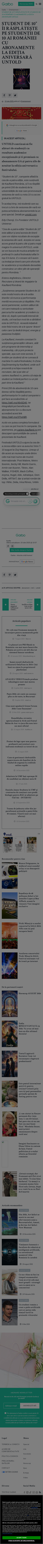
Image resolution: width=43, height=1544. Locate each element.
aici (28, 1515)
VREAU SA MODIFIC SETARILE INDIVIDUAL (21, 1540)
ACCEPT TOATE (21, 1537)
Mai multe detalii (34, 1507)
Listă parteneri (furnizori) (7, 1533)
